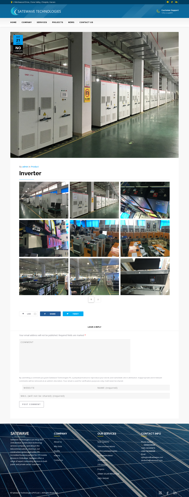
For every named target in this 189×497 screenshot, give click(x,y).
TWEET (72, 313)
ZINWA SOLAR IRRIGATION (108, 474)
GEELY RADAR (103, 478)
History (57, 455)
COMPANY (27, 22)
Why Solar (58, 446)
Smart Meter (102, 460)
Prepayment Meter (105, 455)
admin (25, 166)
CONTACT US (86, 22)
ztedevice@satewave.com (152, 460)
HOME (13, 22)
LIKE (31, 314)
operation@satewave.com (152, 457)
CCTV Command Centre (107, 451)
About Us (58, 442)
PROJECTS (57, 22)
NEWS (71, 22)
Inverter (30, 173)
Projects (100, 469)
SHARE (50, 313)
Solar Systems (103, 442)
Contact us (58, 460)
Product (35, 166)
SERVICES (42, 22)
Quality (57, 451)
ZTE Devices (102, 464)
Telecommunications (106, 446)
